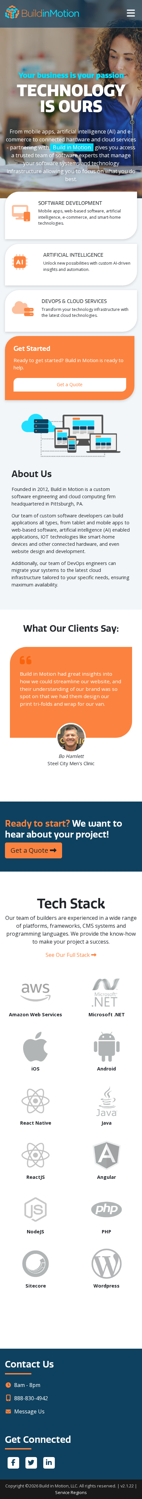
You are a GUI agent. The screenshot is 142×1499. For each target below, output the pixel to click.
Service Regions (71, 1492)
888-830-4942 (31, 1398)
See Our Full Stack (68, 954)
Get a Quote (70, 384)
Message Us (29, 1411)
